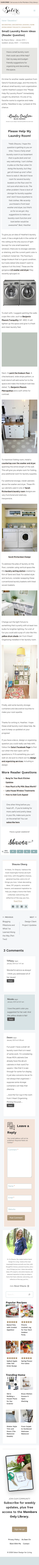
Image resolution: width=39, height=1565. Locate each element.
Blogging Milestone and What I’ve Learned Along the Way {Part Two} (9, 928)
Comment (13, 1150)
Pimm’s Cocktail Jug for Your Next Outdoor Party (26, 1330)
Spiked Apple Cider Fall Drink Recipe (12, 1363)
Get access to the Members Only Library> (19, 2)
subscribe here (13, 822)
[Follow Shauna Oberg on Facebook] (13, 907)
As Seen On (26, 1539)
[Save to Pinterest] (13, 851)
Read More (18, 901)
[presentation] (12, 1311)
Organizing (26, 27)
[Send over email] (34, 851)
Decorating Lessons (20, 25)
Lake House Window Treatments (20, 790)
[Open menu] (34, 10)
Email (11, 1198)
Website (11, 1209)
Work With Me (15, 1544)
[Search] (29, 1294)
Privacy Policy (14, 1539)
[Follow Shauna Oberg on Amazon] (26, 907)
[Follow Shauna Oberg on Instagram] (17, 907)
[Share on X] (27, 851)
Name (11, 1186)
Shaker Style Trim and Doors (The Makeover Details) (12, 1431)
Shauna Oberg (9, 40)
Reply (10, 981)
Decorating (6, 25)
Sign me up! (19, 1529)
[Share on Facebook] (20, 851)
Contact (26, 1544)
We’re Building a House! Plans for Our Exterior (12, 1399)
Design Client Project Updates (29, 921)
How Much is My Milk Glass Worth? (21, 786)
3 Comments (24, 43)
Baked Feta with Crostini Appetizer (12, 1327)
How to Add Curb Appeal (17, 794)
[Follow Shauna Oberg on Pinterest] (22, 907)
